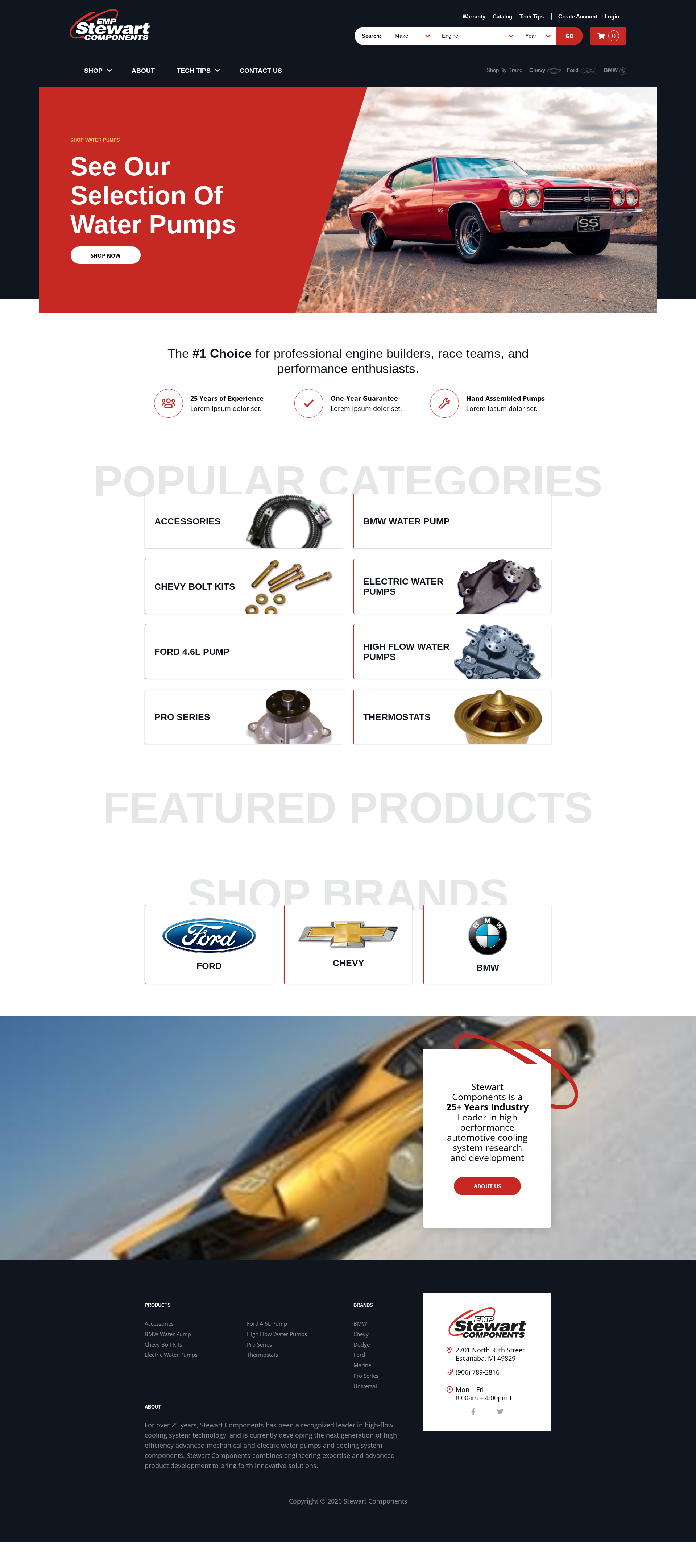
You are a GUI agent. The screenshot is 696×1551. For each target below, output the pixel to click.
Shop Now (106, 255)
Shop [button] (93, 70)
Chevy (538, 70)
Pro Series (259, 1344)
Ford (573, 70)
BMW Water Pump (168, 1334)
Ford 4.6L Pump (267, 1323)
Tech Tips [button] (194, 70)
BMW (611, 70)
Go (570, 35)
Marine (362, 1365)
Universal (365, 1386)
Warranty (474, 16)
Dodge (361, 1344)
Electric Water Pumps (171, 1355)
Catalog (502, 16)
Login (612, 16)
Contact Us (261, 70)
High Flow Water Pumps (277, 1334)
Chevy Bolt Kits (163, 1344)
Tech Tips (531, 16)
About (143, 70)
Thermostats (262, 1355)
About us (487, 1186)
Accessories (159, 1323)
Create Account (577, 16)
